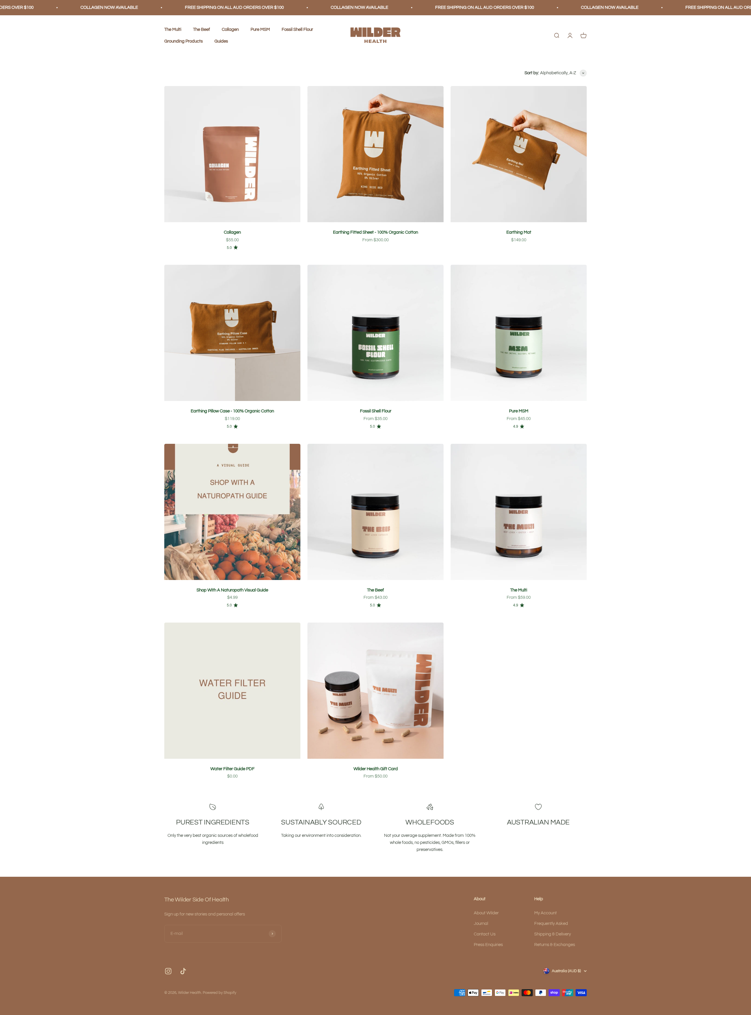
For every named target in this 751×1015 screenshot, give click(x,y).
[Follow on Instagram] (168, 971)
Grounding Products (183, 41)
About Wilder (486, 913)
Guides (221, 41)
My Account (545, 913)
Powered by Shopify (219, 993)
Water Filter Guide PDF (232, 769)
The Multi (172, 29)
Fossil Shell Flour (297, 29)
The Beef (201, 29)
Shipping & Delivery (552, 934)
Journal (481, 923)
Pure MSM (260, 29)
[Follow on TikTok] (183, 971)
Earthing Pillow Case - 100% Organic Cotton (232, 411)
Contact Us (484, 934)
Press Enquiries (488, 944)
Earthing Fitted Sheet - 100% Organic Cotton (375, 232)
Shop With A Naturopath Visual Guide (232, 590)
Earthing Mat (518, 232)
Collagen (230, 29)
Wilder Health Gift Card (375, 769)
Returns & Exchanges (554, 944)
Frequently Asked (551, 923)
